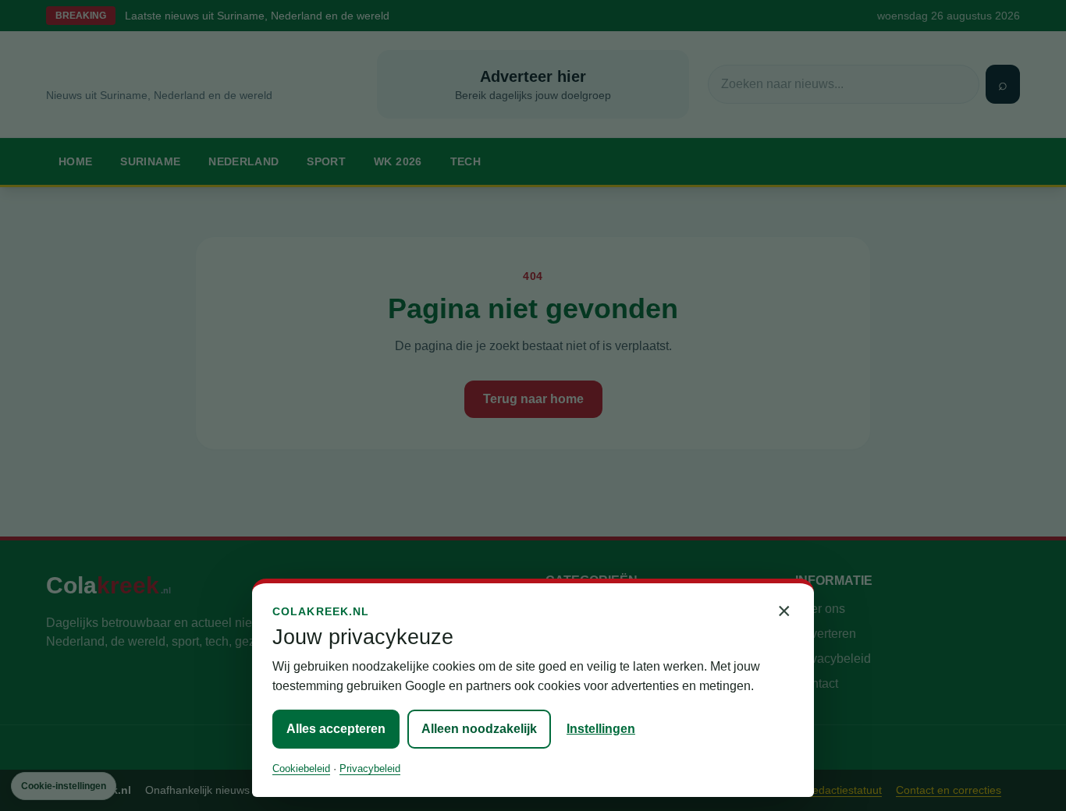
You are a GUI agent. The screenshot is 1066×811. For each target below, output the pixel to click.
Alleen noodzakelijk (479, 728)
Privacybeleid (369, 768)
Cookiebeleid (301, 768)
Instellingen (601, 728)
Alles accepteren (336, 728)
